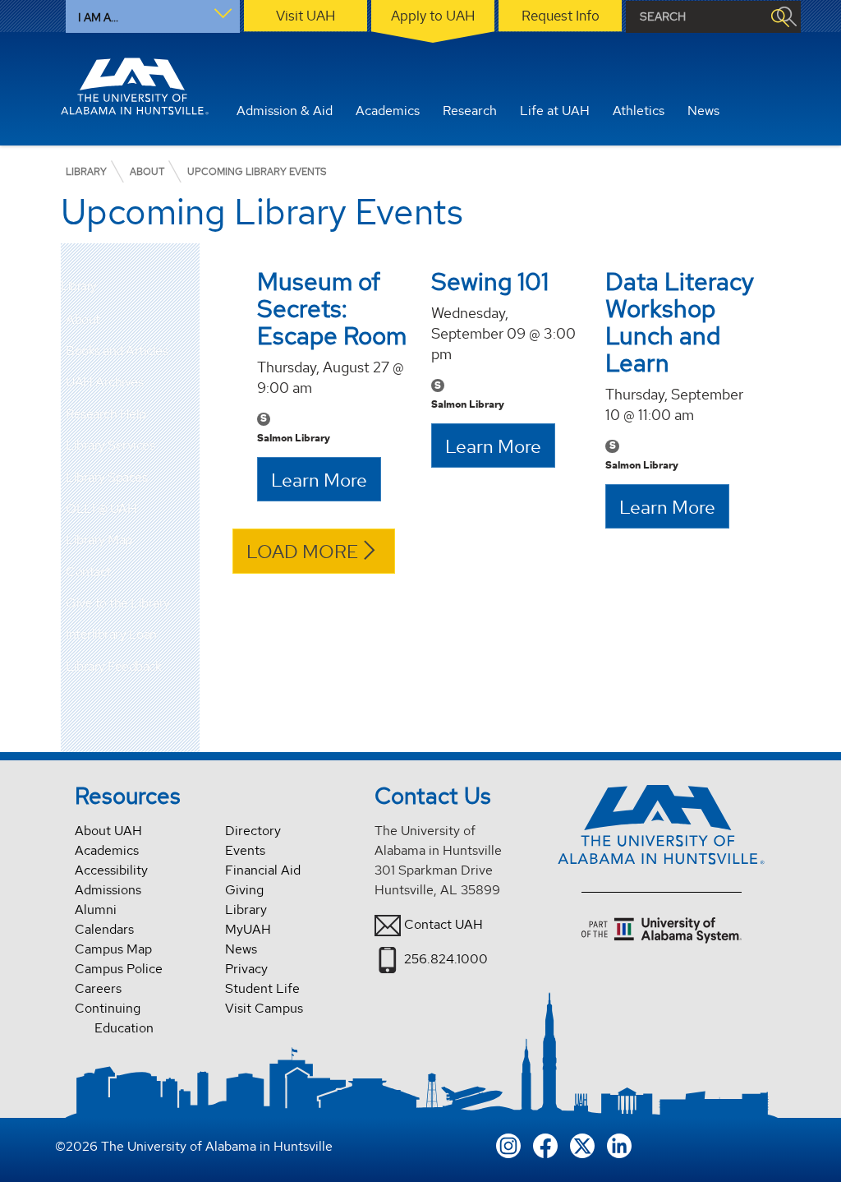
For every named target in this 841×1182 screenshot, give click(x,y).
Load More (302, 551)
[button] (187, 319)
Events (245, 850)
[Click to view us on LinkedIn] (619, 1143)
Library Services (110, 445)
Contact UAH (443, 924)
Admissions (108, 889)
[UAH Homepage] (135, 86)
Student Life (262, 988)
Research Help (106, 413)
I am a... (98, 17)
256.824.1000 (446, 958)
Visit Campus (264, 1008)
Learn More (319, 480)
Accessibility (111, 870)
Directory (253, 830)
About (83, 319)
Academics (107, 850)
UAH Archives (104, 381)
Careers (98, 988)
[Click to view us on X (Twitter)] (582, 1143)
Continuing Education (114, 1018)
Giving (244, 889)
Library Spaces (106, 477)
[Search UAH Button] (779, 16)
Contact (88, 571)
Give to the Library (118, 603)
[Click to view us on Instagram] (508, 1143)
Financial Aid (263, 870)
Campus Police (119, 968)
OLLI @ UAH (101, 508)
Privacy (246, 968)
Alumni (96, 909)
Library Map (99, 539)
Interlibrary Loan (111, 634)
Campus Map (113, 949)
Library (78, 286)
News (241, 949)
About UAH (108, 830)
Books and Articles (117, 350)
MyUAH (248, 929)
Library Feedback (113, 666)
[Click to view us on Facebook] (545, 1143)
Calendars (104, 929)
